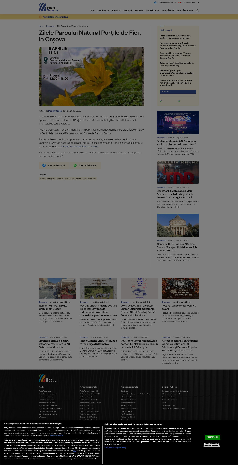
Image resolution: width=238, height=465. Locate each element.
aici (74, 451)
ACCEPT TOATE (212, 437)
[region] (119, 442)
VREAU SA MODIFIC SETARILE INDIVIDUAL (212, 445)
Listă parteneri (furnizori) (115, 448)
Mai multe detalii (56, 435)
